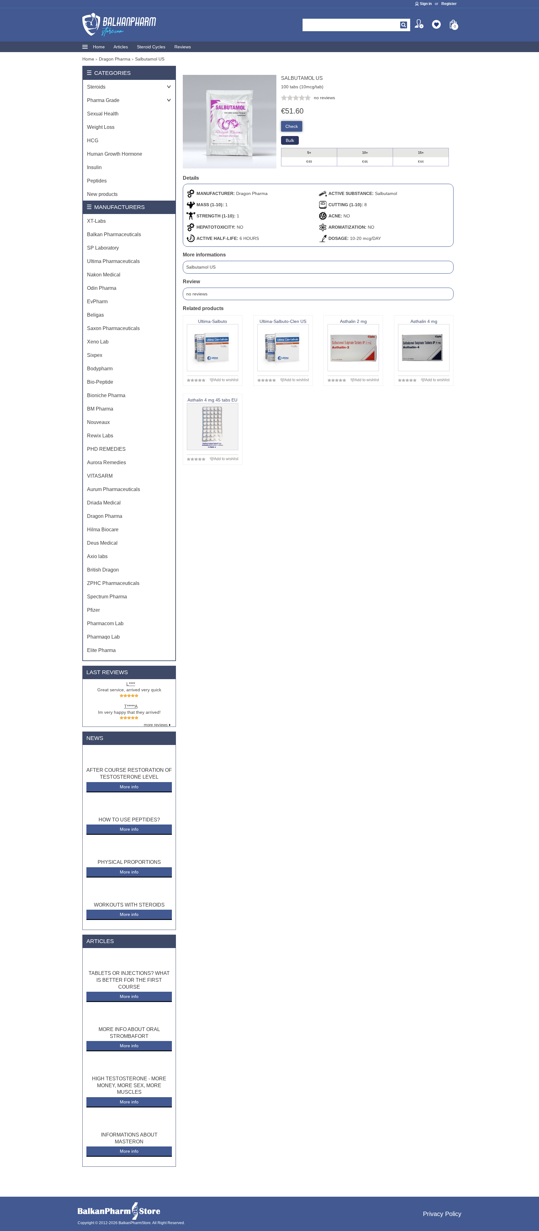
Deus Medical (102, 543)
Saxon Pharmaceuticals (113, 328)
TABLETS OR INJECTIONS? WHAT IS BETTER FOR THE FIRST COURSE (129, 980)
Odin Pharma (101, 288)
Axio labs (97, 556)
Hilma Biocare (103, 529)
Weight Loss (100, 127)
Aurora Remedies (106, 462)
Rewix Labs (100, 435)
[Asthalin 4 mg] (423, 347)
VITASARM (100, 476)
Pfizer (93, 610)
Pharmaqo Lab (103, 637)
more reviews (156, 725)
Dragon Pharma (104, 516)
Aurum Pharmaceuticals (113, 489)
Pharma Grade (103, 100)
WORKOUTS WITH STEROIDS (129, 904)
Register (449, 4)
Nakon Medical (103, 274)
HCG (92, 140)
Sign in (426, 4)
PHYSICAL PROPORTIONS (129, 862)
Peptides (97, 180)
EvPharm (97, 301)
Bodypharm (100, 368)
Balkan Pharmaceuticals (114, 234)
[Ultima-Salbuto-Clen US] (283, 347)
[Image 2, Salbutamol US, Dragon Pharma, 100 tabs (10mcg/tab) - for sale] (229, 166)
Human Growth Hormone (114, 154)
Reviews (182, 46)
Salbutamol (386, 193)
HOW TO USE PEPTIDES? (129, 819)
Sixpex (94, 355)
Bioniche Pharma (106, 395)
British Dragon (103, 569)
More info (129, 786)
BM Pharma (100, 408)
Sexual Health (103, 113)
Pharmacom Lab (105, 623)
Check (291, 126)
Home (99, 46)
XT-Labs (96, 221)
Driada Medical (104, 502)
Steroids (96, 87)
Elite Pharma (101, 650)
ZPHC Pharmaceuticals (113, 583)
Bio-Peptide (100, 382)
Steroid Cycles (151, 46)
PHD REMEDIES (106, 449)
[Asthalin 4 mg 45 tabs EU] (212, 426)
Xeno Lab (98, 341)
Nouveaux (98, 422)
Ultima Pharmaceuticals (113, 261)
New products (102, 194)
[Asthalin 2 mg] (353, 347)
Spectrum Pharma (107, 596)
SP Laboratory (103, 248)
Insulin (94, 167)
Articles (121, 46)
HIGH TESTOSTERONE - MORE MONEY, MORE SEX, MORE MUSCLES (129, 1085)
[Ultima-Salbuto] (212, 347)
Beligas (95, 315)
